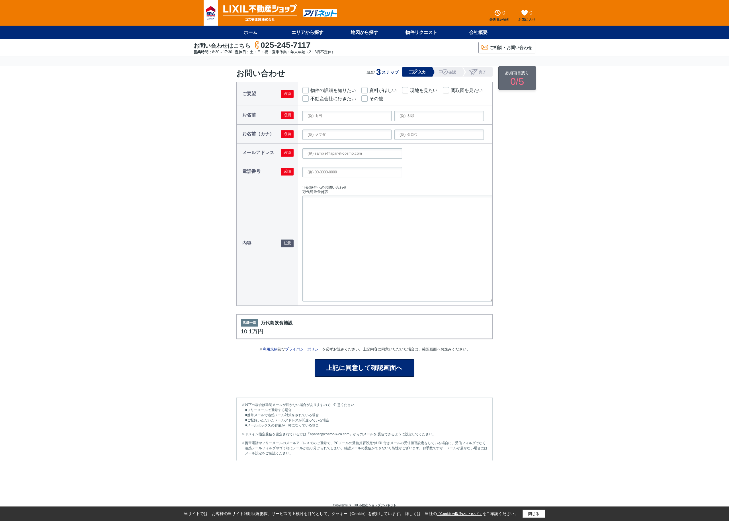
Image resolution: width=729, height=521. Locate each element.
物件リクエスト (421, 32)
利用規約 (270, 349)
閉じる (533, 514)
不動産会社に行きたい (333, 98)
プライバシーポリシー (303, 349)
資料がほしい (383, 90)
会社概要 (478, 32)
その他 (376, 98)
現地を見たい (423, 90)
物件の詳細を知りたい (333, 90)
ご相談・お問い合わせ (511, 47)
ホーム (250, 32)
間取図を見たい (467, 90)
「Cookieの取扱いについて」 (459, 514)
